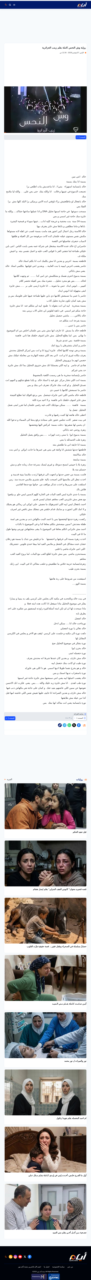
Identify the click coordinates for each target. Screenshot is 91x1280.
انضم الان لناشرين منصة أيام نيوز (29, 1267)
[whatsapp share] (69, 725)
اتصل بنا (46, 1267)
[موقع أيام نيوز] (79, 5)
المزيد (9, 779)
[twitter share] (74, 725)
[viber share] (64, 725)
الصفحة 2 (82, 137)
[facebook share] (79, 725)
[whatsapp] (60, 725)
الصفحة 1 (79, 718)
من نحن (70, 1267)
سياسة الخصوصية (58, 1267)
